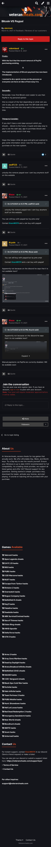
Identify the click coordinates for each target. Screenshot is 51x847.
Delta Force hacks (12, 632)
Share (26, 419)
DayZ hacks (9, 604)
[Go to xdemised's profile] (4, 49)
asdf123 (31, 204)
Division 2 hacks (11, 588)
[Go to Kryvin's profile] (4, 243)
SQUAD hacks (10, 675)
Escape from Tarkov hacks (16, 583)
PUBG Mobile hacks (13, 699)
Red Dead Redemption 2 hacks (17, 711)
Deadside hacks (11, 612)
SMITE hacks (10, 728)
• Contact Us (7, 769)
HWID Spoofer (10, 628)
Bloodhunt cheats (12, 724)
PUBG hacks (9, 571)
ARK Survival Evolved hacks (16, 616)
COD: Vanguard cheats (14, 679)
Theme (19, 840)
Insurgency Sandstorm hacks (17, 716)
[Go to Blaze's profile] (4, 195)
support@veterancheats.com (15, 783)
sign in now (15, 389)
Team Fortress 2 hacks (14, 695)
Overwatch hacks (12, 592)
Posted (18, 51)
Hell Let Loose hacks (13, 707)
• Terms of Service (10, 765)
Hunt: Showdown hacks (15, 703)
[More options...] (46, 49)
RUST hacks (9, 579)
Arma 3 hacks (10, 654)
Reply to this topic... (15, 405)
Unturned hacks (11, 736)
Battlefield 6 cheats (12, 600)
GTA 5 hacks (10, 637)
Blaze (31, 252)
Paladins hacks (11, 608)
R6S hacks (9, 567)
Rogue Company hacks (14, 596)
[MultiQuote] (3, 154)
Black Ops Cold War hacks (16, 683)
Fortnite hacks (10, 687)
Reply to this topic (25, 39)
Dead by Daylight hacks (14, 662)
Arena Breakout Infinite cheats (17, 667)
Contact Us (30, 840)
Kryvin (31, 330)
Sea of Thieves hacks (13, 620)
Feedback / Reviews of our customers (31, 31)
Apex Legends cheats (14, 559)
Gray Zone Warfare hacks (15, 658)
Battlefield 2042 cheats (14, 671)
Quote (12, 154)
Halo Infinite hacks (12, 691)
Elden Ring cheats (12, 624)
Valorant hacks (11, 555)
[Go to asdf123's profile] (4, 166)
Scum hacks (9, 732)
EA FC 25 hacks (11, 563)
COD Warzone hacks (13, 575)
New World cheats (12, 720)
